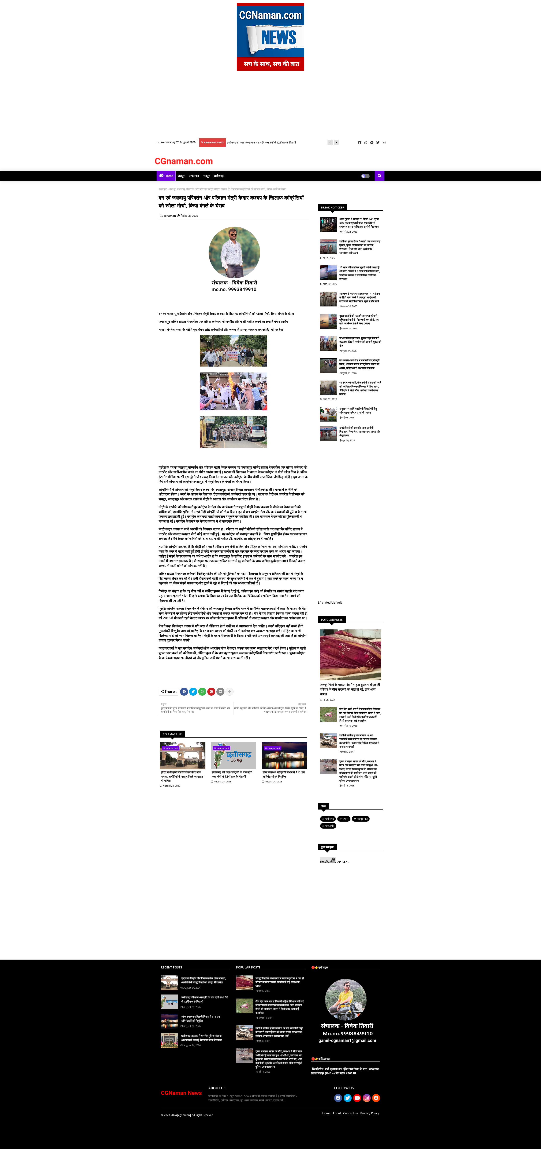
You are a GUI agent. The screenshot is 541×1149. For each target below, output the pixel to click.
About (337, 1113)
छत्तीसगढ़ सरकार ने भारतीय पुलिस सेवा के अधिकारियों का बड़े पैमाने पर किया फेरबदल (201, 1038)
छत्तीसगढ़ (219, 176)
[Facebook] (184, 692)
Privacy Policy (369, 1113)
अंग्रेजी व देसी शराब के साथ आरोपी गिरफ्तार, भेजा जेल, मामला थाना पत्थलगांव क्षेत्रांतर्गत (359, 431)
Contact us (350, 1113)
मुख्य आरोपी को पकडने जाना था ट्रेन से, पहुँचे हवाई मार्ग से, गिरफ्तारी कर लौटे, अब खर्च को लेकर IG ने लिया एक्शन (358, 319)
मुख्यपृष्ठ (163, 189)
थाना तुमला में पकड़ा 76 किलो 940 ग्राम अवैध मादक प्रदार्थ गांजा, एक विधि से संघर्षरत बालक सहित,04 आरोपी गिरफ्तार (359, 223)
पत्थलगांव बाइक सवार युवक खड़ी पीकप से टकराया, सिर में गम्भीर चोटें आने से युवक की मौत (360, 342)
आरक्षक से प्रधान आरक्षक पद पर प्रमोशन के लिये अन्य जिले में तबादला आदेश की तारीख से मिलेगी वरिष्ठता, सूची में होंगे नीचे (359, 297)
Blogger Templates (191, 1143)
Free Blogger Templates (245, 1143)
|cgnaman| (184, 1115)
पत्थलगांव (194, 176)
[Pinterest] (211, 692)
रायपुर (206, 176)
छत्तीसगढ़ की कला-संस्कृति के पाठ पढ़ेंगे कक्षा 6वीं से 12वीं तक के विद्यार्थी (261, 142)
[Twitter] (193, 692)
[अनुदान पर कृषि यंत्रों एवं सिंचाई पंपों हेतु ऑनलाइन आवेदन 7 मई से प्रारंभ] (328, 414)
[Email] (220, 692)
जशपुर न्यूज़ (362, 819)
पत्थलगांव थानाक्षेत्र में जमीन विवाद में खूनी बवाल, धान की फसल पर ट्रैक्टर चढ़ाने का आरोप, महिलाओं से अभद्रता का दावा (359, 364)
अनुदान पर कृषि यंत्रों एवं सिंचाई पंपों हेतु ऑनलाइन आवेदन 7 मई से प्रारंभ (358, 410)
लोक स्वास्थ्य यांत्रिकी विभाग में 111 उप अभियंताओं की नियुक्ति (284, 774)
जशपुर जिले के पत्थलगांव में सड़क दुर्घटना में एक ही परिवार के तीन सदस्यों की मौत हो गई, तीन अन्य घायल (350, 689)
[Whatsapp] (202, 692)
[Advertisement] (270, 106)
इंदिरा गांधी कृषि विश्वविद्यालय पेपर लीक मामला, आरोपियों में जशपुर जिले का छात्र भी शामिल (182, 776)
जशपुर (181, 176)
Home (169, 176)
